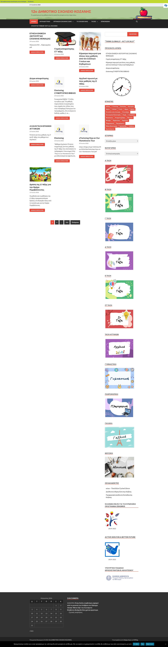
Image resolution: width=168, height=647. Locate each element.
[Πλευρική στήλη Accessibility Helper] (165, 5)
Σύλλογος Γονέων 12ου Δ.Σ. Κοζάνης (44, 26)
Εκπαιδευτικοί (45, 21)
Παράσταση (116, 120)
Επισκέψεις (125, 112)
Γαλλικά (114, 109)
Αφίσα (108, 109)
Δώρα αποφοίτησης (39, 78)
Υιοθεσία (131, 126)
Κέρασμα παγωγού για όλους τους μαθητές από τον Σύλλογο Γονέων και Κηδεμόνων (90, 58)
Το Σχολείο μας (82, 21)
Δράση (132, 109)
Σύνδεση (30, 1)
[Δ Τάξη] (119, 269)
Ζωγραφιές (131, 115)
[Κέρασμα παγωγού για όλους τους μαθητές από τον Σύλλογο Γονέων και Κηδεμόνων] (90, 41)
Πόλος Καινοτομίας (111, 126)
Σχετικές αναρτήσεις (76, 612)
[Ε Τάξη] (119, 299)
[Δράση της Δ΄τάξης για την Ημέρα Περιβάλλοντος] (40, 174)
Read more (150, 644)
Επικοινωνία (105, 21)
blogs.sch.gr (127, 640)
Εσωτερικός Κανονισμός (113, 115)
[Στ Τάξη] (119, 328)
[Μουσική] (119, 477)
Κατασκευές (109, 117)
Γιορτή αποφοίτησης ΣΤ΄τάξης (116, 59)
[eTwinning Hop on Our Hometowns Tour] (90, 130)
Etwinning (59, 138)
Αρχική (33, 21)
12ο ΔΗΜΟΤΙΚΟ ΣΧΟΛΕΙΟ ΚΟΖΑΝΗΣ (61, 11)
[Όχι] (166, 644)
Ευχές (124, 115)
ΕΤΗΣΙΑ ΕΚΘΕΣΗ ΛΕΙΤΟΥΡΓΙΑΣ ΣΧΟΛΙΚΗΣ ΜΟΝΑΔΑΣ (40, 36)
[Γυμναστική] (119, 388)
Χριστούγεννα (110, 129)
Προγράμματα (120, 123)
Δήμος (126, 109)
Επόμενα (75, 222)
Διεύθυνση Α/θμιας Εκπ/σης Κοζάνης (119, 492)
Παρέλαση (125, 120)
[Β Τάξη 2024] (119, 212)
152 (67, 222)
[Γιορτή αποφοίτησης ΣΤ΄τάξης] (65, 39)
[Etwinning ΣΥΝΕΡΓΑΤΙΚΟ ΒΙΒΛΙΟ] (65, 82)
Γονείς (120, 109)
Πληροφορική (110, 123)
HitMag (135, 640)
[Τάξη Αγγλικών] (119, 358)
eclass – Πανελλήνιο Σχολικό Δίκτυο (118, 488)
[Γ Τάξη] (119, 241)
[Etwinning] (65, 130)
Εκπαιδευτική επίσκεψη (113, 112)
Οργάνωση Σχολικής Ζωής (62, 21)
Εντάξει (136, 644)
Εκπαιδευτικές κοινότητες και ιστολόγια (13, 1)
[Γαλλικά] (119, 447)
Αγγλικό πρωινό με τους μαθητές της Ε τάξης (88, 81)
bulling (108, 106)
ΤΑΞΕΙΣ (93, 21)
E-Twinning (115, 106)
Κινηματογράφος (120, 117)
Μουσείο (130, 117)
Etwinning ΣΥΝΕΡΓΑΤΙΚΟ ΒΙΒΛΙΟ (117, 71)
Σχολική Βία (123, 126)
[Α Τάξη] (119, 183)
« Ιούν (31, 631)
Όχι (142, 644)
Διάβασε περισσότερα (36, 52)
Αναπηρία (131, 106)
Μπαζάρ (108, 120)
